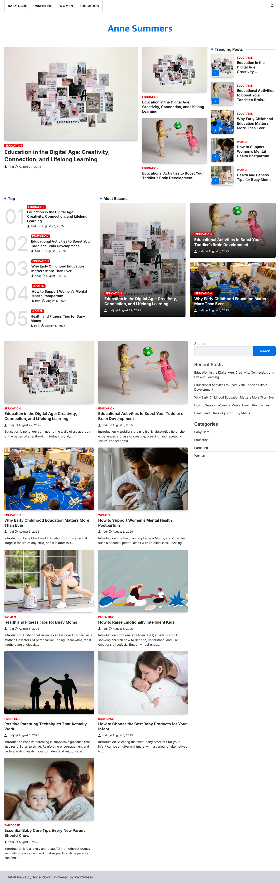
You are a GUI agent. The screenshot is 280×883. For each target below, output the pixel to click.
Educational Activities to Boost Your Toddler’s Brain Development (173, 175)
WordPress (84, 877)
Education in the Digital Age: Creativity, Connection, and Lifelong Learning (173, 106)
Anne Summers (140, 28)
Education (89, 6)
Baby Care (17, 6)
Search (200, 343)
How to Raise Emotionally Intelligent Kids (136, 622)
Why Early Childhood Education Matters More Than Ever (255, 123)
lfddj (11, 166)
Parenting (43, 6)
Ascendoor (42, 877)
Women (66, 6)
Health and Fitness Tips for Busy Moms (254, 177)
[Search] (272, 6)
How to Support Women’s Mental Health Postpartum (253, 151)
